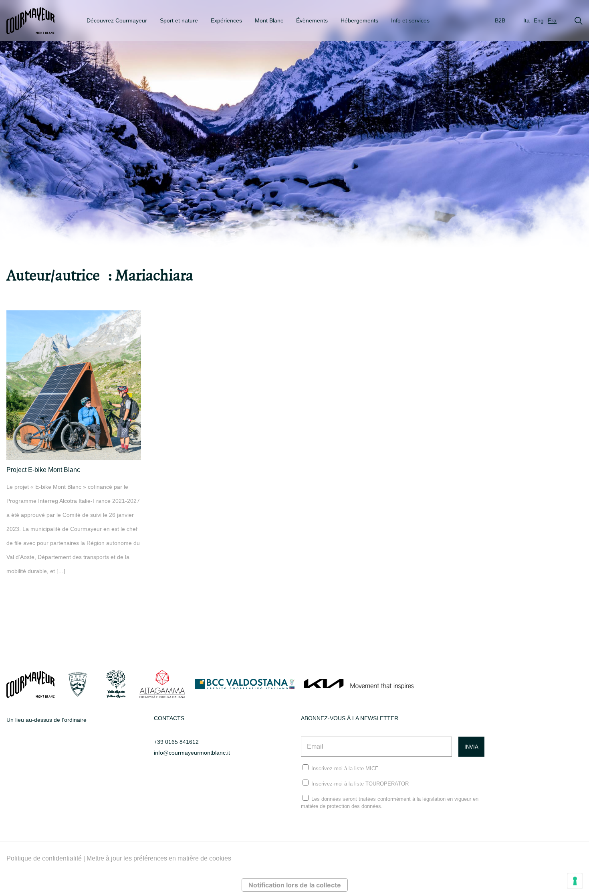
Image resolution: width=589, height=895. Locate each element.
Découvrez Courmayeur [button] (117, 20)
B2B (500, 20)
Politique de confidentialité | (46, 858)
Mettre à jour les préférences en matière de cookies (159, 858)
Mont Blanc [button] (269, 20)
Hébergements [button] (359, 20)
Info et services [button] (410, 20)
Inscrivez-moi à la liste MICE (345, 768)
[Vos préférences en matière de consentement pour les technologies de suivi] (575, 881)
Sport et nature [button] (179, 20)
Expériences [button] (226, 20)
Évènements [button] (312, 20)
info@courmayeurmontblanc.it (192, 752)
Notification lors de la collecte (294, 885)
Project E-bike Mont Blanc (43, 469)
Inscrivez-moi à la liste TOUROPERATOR (360, 784)
